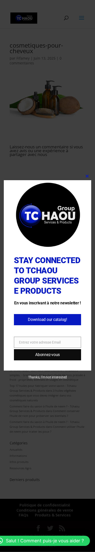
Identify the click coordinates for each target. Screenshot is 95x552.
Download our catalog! (47, 319)
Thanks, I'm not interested (47, 377)
